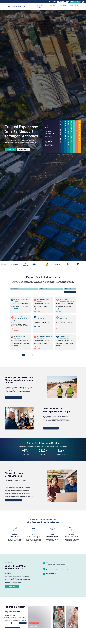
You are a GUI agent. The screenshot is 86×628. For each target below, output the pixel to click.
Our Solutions (40, 5)
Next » (61, 354)
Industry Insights (74, 5)
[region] (15, 619)
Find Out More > (14, 308)
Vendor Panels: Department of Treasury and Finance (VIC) (21, 318)
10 (56, 354)
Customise (7, 623)
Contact (39, 7)
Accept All (22, 623)
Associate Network (53, 5)
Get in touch (36, 284)
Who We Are (63, 5)
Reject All (15, 623)
